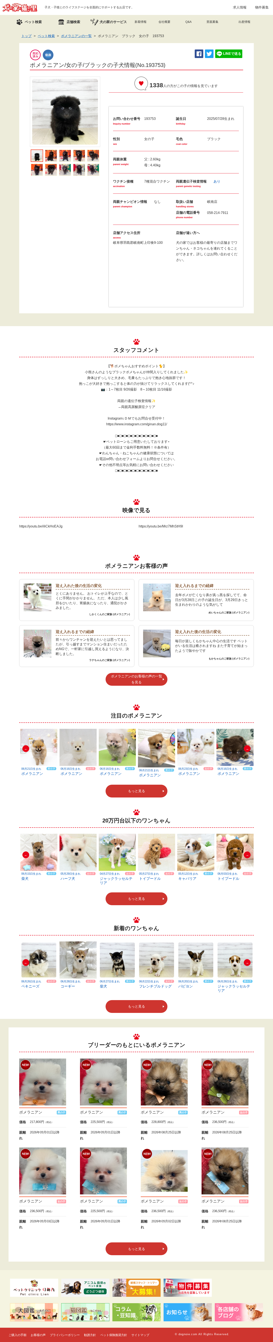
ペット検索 (46, 36)
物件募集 (262, 7)
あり (216, 181)
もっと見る (136, 791)
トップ (26, 36)
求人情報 (240, 7)
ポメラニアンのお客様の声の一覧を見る (136, 679)
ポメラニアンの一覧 (76, 36)
